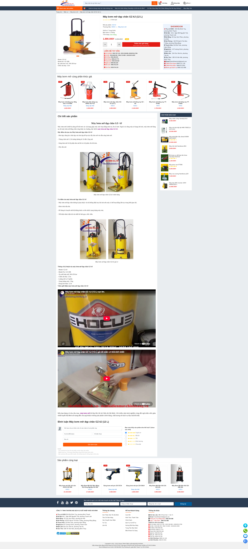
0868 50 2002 (181, 65)
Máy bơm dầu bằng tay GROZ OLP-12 (90, 102)
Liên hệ (104, 525)
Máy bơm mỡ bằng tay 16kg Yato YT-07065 (67, 102)
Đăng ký (183, 504)
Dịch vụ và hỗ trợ (130, 522)
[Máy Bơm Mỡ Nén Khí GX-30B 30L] (180, 474)
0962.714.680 (122, 55)
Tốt (136, 438)
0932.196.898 (124, 53)
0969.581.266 (114, 63)
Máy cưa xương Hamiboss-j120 (178, 173)
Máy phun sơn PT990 (175, 164)
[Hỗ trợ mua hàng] (245, 530)
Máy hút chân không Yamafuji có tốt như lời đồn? (109, 8)
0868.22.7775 (115, 59)
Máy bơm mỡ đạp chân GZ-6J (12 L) (113, 102)
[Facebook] (57, 502)
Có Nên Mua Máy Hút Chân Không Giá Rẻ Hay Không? (143, 8)
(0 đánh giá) (114, 19)
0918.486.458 (113, 55)
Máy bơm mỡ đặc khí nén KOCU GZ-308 (67, 486)
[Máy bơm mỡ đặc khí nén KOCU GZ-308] (67, 474)
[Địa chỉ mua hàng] (245, 525)
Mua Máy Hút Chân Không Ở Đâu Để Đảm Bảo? (177, 8)
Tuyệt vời (138, 432)
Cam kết (127, 515)
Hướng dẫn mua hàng (131, 525)
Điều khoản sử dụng (131, 530)
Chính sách (128, 520)
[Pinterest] (76, 502)
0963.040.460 (115, 61)
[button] (187, 3)
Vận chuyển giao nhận (109, 520)
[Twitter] (71, 502)
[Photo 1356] (79, 36)
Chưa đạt (138, 444)
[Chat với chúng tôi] (245, 541)
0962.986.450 (114, 57)
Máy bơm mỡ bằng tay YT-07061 (158, 102)
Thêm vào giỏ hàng (141, 44)
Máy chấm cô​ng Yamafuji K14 (178, 118)
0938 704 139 (158, 536)
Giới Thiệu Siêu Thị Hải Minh (110, 515)
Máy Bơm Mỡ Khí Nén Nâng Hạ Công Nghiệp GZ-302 (90, 486)
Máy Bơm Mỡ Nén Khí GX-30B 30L (180, 486)
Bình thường (139, 441)
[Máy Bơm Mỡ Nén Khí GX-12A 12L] (158, 474)
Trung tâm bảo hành (131, 528)
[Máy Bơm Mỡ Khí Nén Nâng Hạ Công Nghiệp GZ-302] (90, 474)
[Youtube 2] (67, 502)
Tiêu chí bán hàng (107, 517)
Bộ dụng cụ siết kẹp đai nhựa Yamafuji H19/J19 (178, 155)
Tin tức (104, 522)
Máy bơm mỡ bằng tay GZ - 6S (135, 102)
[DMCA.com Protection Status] (72, 533)
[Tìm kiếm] (154, 3)
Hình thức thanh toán (131, 517)
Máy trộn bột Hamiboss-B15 (177, 146)
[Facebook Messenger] (245, 536)
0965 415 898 (181, 67)
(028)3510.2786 (133, 53)
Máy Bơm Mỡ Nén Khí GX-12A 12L (157, 486)
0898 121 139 (181, 63)
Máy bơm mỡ (122, 27)
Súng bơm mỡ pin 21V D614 (135, 485)
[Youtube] (62, 502)
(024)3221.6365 (131, 55)
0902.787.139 (116, 53)
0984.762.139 (114, 64)
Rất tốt (137, 435)
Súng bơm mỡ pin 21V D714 (112, 485)
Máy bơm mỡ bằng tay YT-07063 (180, 102)
